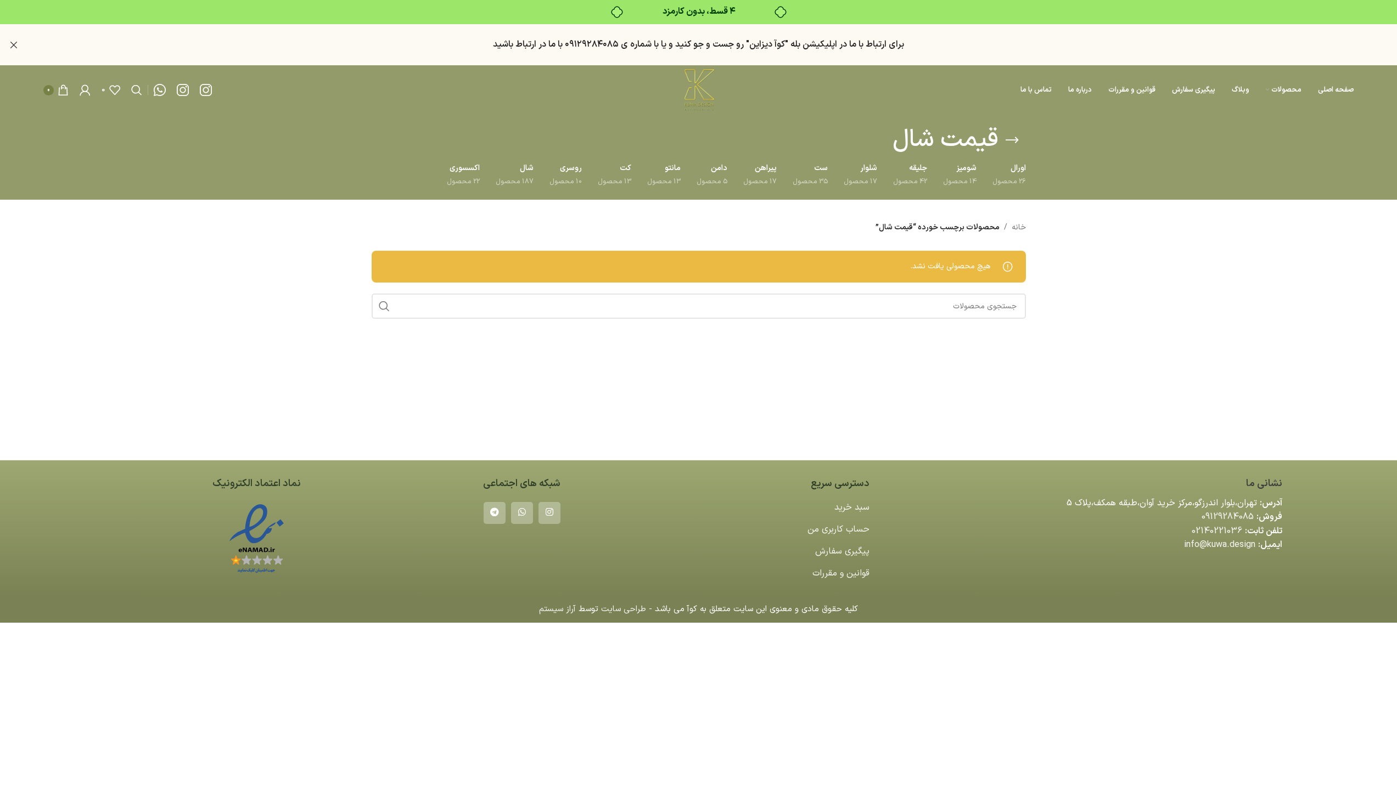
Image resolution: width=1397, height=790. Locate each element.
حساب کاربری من (838, 529)
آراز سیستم (557, 609)
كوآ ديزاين (767, 44)
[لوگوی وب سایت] (698, 89)
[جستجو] (137, 90)
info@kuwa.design (1219, 544)
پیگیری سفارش (842, 551)
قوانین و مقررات (840, 573)
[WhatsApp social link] (522, 513)
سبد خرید (851, 507)
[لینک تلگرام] (495, 513)
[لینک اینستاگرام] (549, 513)
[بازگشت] (1012, 140)
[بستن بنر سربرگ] (13, 44)
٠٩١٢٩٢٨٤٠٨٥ (592, 44)
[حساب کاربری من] (85, 90)
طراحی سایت (623, 609)
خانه (1019, 227)
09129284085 (1228, 516)
